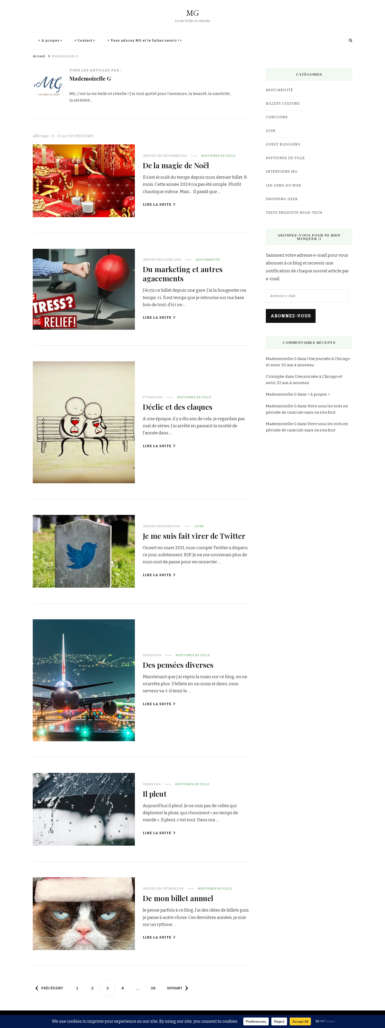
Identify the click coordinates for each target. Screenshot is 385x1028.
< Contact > (85, 40)
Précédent (52, 988)
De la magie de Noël (176, 165)
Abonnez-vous (291, 316)
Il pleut (155, 794)
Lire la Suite (157, 205)
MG (192, 13)
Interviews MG (282, 172)
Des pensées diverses (178, 665)
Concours (277, 117)
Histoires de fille (218, 156)
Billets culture (283, 104)
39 (155, 988)
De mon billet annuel (178, 898)
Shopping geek (282, 199)
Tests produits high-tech (294, 213)
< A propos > (50, 40)
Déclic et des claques (177, 407)
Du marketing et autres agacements (183, 273)
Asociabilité (208, 259)
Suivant (174, 988)
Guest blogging (283, 144)
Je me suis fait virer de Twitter (194, 536)
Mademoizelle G (281, 358)
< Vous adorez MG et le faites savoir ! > (145, 40)
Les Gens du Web (283, 185)
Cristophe (275, 376)
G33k (199, 526)
